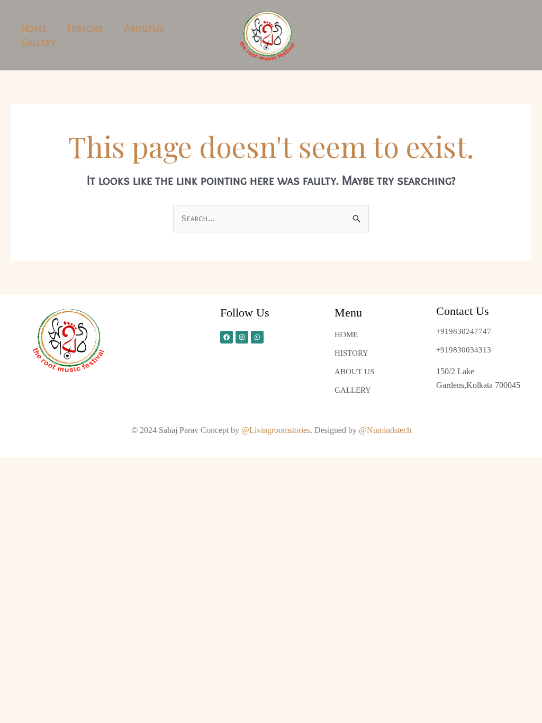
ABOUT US (354, 371)
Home (34, 28)
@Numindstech (385, 430)
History (85, 28)
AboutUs (144, 28)
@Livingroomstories (275, 430)
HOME (346, 334)
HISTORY (351, 353)
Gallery (38, 42)
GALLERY (353, 390)
